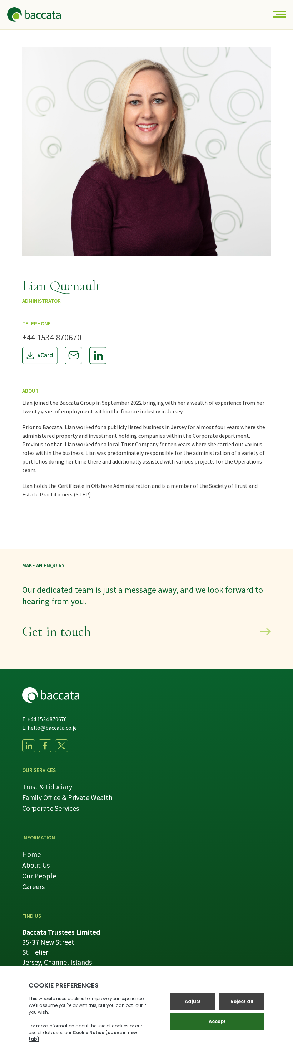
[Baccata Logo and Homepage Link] (34, 14)
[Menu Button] (279, 14)
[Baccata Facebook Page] (45, 745)
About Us (36, 864)
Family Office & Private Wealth (67, 797)
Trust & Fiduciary (47, 786)
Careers (33, 886)
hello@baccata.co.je (52, 727)
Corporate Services (50, 808)
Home (31, 854)
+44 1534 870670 (51, 337)
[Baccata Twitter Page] (61, 745)
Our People (39, 875)
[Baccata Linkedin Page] (28, 745)
